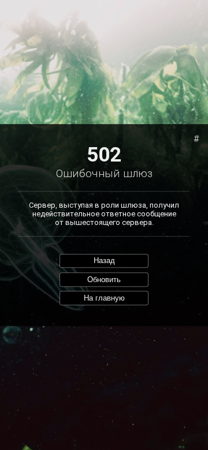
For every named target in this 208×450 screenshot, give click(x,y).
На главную (104, 298)
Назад (104, 261)
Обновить (104, 279)
